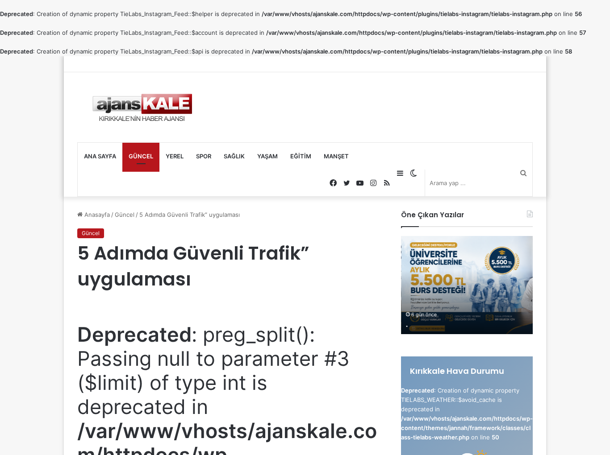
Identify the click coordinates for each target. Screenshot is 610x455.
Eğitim (300, 156)
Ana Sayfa (100, 156)
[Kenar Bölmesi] (400, 173)
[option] (467, 285)
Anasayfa (96, 214)
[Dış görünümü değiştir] (413, 173)
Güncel (141, 156)
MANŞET (336, 156)
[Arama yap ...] (523, 173)
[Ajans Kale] (142, 107)
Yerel (175, 156)
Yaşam (267, 156)
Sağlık (234, 156)
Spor (203, 156)
